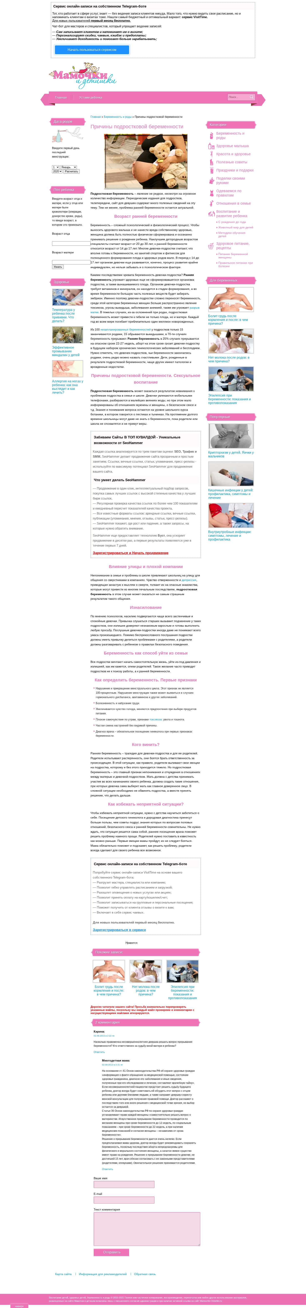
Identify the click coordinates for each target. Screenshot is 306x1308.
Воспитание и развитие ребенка (231, 213)
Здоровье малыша (232, 146)
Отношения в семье (233, 203)
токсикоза (155, 719)
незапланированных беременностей (126, 329)
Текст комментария (107, 1209)
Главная (61, 97)
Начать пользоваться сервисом (92, 49)
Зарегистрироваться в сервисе (119, 930)
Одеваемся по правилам (228, 193)
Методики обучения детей (231, 234)
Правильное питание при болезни (235, 264)
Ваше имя (100, 1178)
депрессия (189, 580)
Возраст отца (61, 233)
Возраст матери (63, 252)
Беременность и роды (118, 116)
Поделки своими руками (230, 180)
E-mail (98, 1193)
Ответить (99, 1052)
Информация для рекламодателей (103, 1274)
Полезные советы (231, 162)
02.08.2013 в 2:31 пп (112, 1065)
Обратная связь (145, 1274)
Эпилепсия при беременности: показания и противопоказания (182, 992)
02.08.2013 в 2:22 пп (104, 1036)
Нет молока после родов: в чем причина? (146, 990)
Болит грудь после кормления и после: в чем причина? (109, 990)
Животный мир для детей (235, 227)
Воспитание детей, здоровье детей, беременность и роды (83, 75)
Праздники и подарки (235, 170)
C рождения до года (232, 222)
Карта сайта (63, 1274)
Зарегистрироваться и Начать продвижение (130, 553)
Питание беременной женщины (233, 255)
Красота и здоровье (233, 154)
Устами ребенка (90, 97)
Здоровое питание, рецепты (233, 246)
